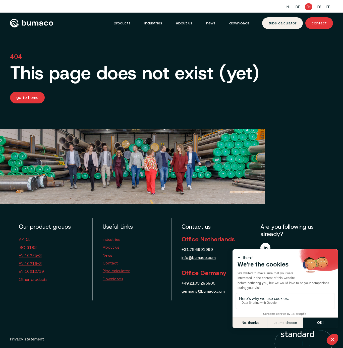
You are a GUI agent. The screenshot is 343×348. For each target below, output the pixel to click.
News (210, 23)
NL (289, 7)
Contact (319, 23)
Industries (153, 23)
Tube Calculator (282, 23)
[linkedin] (265, 248)
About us (184, 23)
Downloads (239, 23)
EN (309, 7)
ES (319, 7)
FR (328, 7)
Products (122, 23)
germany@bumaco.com (203, 291)
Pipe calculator (116, 271)
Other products (33, 279)
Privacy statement (27, 339)
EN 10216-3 (30, 263)
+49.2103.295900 (198, 283)
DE (298, 7)
